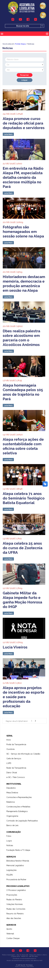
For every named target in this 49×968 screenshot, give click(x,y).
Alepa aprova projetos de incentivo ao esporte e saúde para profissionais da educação (23, 697)
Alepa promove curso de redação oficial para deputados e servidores (24, 123)
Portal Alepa (20, 44)
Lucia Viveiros (15, 647)
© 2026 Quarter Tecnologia (24, 965)
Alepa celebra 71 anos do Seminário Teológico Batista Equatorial (24, 498)
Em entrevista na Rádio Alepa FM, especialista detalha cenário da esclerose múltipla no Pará (23, 177)
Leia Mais (8, 134)
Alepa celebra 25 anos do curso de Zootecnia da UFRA (22, 548)
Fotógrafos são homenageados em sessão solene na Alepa (23, 231)
